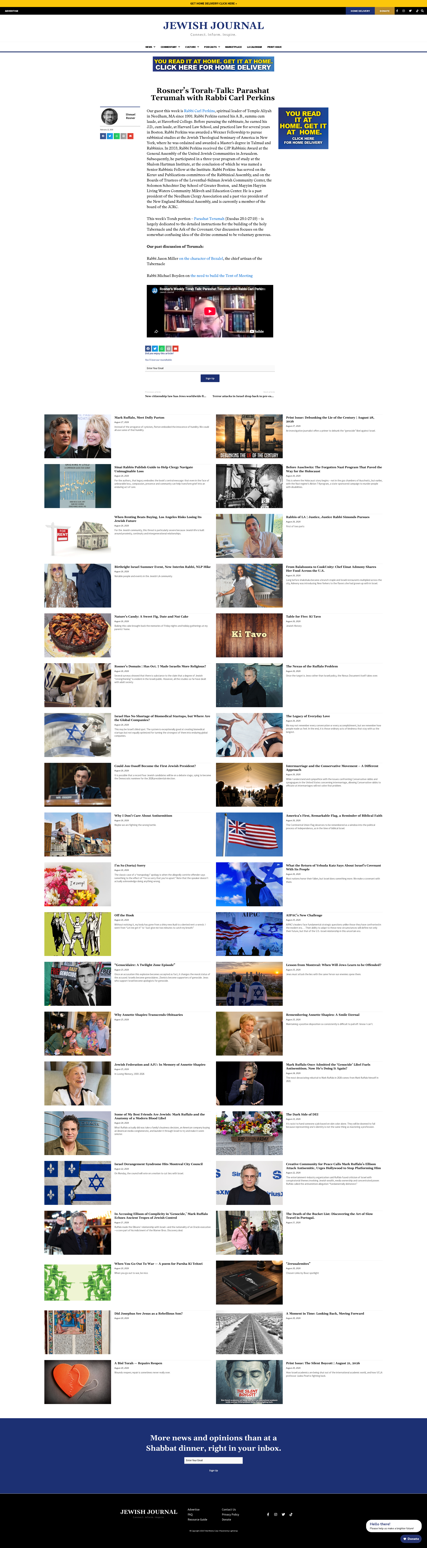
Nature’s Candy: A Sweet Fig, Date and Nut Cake (151, 617)
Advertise (193, 1509)
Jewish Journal (213, 26)
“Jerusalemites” (298, 1264)
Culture (190, 46)
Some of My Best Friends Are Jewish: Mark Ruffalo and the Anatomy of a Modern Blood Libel (159, 1116)
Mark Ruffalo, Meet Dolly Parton (139, 418)
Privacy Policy (230, 1514)
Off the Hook (124, 915)
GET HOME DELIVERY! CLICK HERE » (213, 3)
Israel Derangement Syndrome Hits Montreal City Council (158, 1164)
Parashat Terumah (209, 218)
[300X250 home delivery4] (303, 127)
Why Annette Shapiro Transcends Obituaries (148, 1015)
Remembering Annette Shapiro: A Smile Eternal (322, 1015)
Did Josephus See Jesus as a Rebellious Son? (148, 1314)
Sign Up (210, 378)
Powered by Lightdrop (229, 1531)
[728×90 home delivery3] (213, 63)
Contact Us (229, 1509)
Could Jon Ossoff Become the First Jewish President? (155, 766)
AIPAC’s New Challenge (304, 915)
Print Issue (274, 46)
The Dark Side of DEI (302, 1114)
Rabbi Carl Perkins (199, 111)
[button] (103, 136)
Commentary (169, 46)
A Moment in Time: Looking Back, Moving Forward (325, 1314)
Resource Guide (197, 1519)
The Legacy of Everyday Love (308, 716)
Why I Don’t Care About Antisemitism (143, 816)
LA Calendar (254, 46)
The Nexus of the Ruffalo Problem (312, 666)
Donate (226, 1519)
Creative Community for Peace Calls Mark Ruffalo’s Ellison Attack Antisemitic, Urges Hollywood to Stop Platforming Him (333, 1166)
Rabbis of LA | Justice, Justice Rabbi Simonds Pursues (327, 517)
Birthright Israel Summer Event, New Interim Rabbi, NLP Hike (162, 567)
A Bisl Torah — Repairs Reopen (138, 1363)
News (148, 46)
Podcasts (210, 46)
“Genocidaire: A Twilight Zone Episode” (144, 965)
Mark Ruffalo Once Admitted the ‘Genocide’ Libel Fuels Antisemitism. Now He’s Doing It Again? (328, 1066)
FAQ (190, 1514)
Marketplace (233, 46)
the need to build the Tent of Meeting (221, 275)
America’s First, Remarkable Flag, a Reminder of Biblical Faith (334, 816)
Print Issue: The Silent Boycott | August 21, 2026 (323, 1363)
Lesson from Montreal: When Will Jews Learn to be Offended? (333, 965)
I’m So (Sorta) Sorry (129, 865)
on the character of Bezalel (201, 258)
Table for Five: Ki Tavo (303, 617)
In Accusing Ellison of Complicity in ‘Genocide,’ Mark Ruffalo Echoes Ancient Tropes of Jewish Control (161, 1216)
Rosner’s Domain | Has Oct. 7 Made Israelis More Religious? (160, 666)
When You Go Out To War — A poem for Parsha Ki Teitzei (158, 1264)
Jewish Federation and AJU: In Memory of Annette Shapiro (159, 1065)
